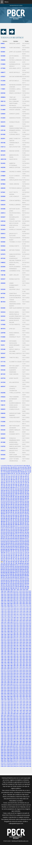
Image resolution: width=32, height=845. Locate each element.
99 (10, 473)
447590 (3, 293)
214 (26, 487)
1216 (2, 624)
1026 (2, 594)
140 (21, 478)
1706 (2, 699)
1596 (2, 682)
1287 (5, 634)
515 (28, 526)
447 (9, 518)
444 (2, 518)
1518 (8, 670)
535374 (3, 105)
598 (26, 537)
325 (4, 503)
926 (6, 580)
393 (23, 510)
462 (16, 520)
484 (11, 523)
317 (14, 501)
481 (4, 523)
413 (14, 513)
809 (14, 565)
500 (21, 524)
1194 (26, 619)
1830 (14, 718)
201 (23, 486)
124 (11, 476)
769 (4, 560)
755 (28, 557)
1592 (20, 681)
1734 (26, 703)
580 (11, 535)
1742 (20, 704)
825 (23, 566)
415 (18, 513)
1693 (23, 696)
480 (2, 523)
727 (18, 554)
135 (9, 478)
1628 (8, 687)
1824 (26, 716)
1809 (11, 715)
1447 (5, 659)
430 (26, 515)
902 (6, 577)
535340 (3, 430)
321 (23, 501)
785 (14, 562)
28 (11, 467)
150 (16, 479)
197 (14, 486)
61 (6, 470)
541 (4, 531)
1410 (14, 653)
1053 (23, 597)
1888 (8, 727)
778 (26, 560)
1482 (20, 664)
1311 (17, 637)
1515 (29, 668)
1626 (2, 687)
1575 (29, 678)
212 (21, 487)
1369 (11, 647)
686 (6, 549)
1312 (20, 637)
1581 (17, 679)
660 (2, 546)
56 (28, 469)
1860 (14, 723)
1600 (14, 682)
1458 (8, 661)
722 (6, 554)
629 (14, 541)
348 (2, 506)
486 (16, 523)
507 (9, 526)
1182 (20, 617)
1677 (5, 695)
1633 (23, 687)
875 (28, 572)
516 (2, 527)
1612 (20, 684)
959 (28, 583)
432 (2, 517)
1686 (2, 696)
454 (26, 518)
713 (14, 552)
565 (4, 534)
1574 (26, 678)
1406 (2, 653)
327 (9, 503)
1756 (2, 707)
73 (27, 470)
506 (6, 526)
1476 (2, 664)
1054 (26, 597)
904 (11, 577)
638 (6, 543)
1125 (29, 608)
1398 (8, 651)
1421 (17, 655)
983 (28, 586)
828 (2, 568)
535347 (3, 353)
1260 (14, 630)
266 (6, 495)
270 (16, 495)
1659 (11, 692)
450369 (3, 283)
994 (26, 588)
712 (11, 552)
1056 (2, 599)
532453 (3, 163)
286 (26, 496)
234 (16, 490)
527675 (3, 254)
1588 (8, 681)
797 (14, 563)
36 (25, 467)
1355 (29, 644)
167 (28, 481)
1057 (5, 599)
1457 (5, 661)
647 (28, 543)
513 (23, 526)
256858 (3, 60)
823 (18, 566)
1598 (8, 682)
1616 (2, 686)
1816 (2, 716)
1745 (29, 704)
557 (14, 532)
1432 (20, 656)
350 (6, 506)
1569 (11, 678)
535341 (3, 426)
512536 (3, 80)
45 (10, 469)
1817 (5, 716)
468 (2, 521)
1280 (14, 633)
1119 (11, 608)
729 (23, 554)
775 (18, 560)
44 (8, 469)
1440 (14, 658)
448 (11, 518)
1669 (11, 693)
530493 (3, 308)
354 (16, 506)
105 (24, 473)
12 (14, 465)
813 (23, 565)
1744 (26, 704)
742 (26, 555)
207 (9, 487)
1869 (11, 724)
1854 (26, 721)
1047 (5, 597)
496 (11, 524)
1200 (14, 620)
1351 (17, 644)
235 (18, 490)
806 (6, 565)
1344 (26, 642)
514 (26, 526)
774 (16, 560)
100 (12, 473)
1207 (5, 622)
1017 (5, 593)
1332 (20, 641)
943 (18, 582)
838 (26, 568)
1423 (23, 655)
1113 (23, 606)
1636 (2, 689)
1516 (2, 670)
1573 (23, 678)
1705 (29, 698)
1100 (14, 605)
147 (9, 479)
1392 (20, 650)
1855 (29, 721)
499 (18, 524)
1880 (14, 726)
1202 (20, 620)
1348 (8, 644)
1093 (23, 603)
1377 (5, 648)
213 (23, 487)
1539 (11, 673)
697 (4, 551)
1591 (17, 681)
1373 (23, 647)
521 (14, 527)
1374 (26, 647)
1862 (20, 723)
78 (4, 472)
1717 (5, 701)
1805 (29, 713)
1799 (11, 713)
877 (4, 574)
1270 (14, 631)
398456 (3, 413)
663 (9, 546)
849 (23, 569)
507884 (3, 184)
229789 (3, 333)
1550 (14, 675)
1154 (26, 613)
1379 (11, 648)
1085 (29, 602)
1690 (14, 696)
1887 (5, 727)
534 (16, 529)
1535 (29, 672)
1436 (2, 658)
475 (18, 521)
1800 (14, 713)
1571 (17, 678)
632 (21, 541)
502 (26, 524)
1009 (11, 591)
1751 (17, 706)
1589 (11, 681)
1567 (5, 678)
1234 (26, 625)
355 (18, 506)
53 (23, 469)
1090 (14, 603)
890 (6, 575)
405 (23, 512)
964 (11, 585)
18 (24, 465)
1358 (8, 645)
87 (20, 472)
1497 (5, 667)
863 (28, 571)
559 (18, 532)
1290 (14, 634)
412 (11, 513)
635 (28, 541)
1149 (11, 613)
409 (4, 513)
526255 (3, 204)
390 (16, 510)
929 (14, 580)
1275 (29, 631)
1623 (23, 686)
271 (18, 495)
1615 (29, 684)
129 (23, 476)
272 (21, 495)
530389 (3, 196)
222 (16, 489)
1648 (8, 690)
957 (23, 583)
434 (6, 517)
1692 (20, 696)
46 (11, 469)
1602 (20, 682)
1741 (17, 704)
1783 (23, 710)
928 (11, 580)
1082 (20, 602)
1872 (20, 724)
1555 (29, 675)
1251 (17, 628)
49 (16, 469)
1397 (5, 651)
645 (23, 543)
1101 (17, 605)
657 (23, 544)
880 (11, 574)
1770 (14, 709)
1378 (8, 648)
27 (10, 467)
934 (26, 580)
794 (6, 563)
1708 (8, 699)
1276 (2, 633)
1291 (17, 634)
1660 (14, 692)
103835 (3, 417)
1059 (11, 599)
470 (6, 521)
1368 (8, 647)
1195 (29, 619)
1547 (5, 675)
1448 (8, 659)
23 (3, 467)
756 (2, 558)
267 (9, 495)
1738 (8, 704)
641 (14, 543)
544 (11, 531)
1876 (2, 726)
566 (6, 534)
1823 (23, 716)
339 (9, 504)
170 (6, 482)
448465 (3, 438)
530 (6, 529)
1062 (20, 599)
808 (11, 565)
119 (28, 475)
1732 (20, 703)
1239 (11, 627)
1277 (5, 633)
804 (2, 565)
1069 (11, 600)
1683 (23, 695)
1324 (26, 639)
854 (6, 571)
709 (4, 552)
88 (22, 472)
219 (9, 489)
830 (6, 568)
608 (21, 538)
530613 (3, 233)
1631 (17, 687)
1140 (14, 611)
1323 (23, 639)
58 (1, 470)
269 (14, 495)
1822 (20, 716)
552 (2, 532)
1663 (23, 692)
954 (16, 583)
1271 (17, 631)
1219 (11, 624)
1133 (23, 610)
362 (6, 507)
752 (21, 557)
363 (9, 507)
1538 (8, 673)
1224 (26, 624)
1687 (5, 696)
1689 (11, 696)
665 (14, 546)
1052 (20, 597)
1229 (11, 625)
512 (21, 526)
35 (23, 467)
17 (22, 465)
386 (6, 510)
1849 (11, 721)
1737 (5, 704)
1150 (14, 613)
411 (9, 513)
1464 (26, 661)
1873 (23, 724)
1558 (8, 676)
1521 (17, 670)
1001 (14, 589)
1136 (2, 611)
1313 (23, 637)
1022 (20, 593)
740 (21, 555)
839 (28, 568)
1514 (26, 668)
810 (16, 565)
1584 (26, 679)
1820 (14, 716)
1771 (17, 709)
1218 (8, 624)
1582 (20, 679)
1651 (17, 690)
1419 (11, 655)
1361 (17, 645)
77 (3, 472)
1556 (2, 676)
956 (21, 583)
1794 (26, 712)
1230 (14, 625)
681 (23, 548)
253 (4, 493)
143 (28, 478)
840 (2, 569)
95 (3, 473)
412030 (3, 118)
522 (16, 527)
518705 (3, 446)
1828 (8, 718)
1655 (29, 690)
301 (4, 500)
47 (13, 469)
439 (18, 517)
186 (16, 484)
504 (2, 526)
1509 (11, 668)
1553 (23, 675)
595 (18, 537)
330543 (3, 93)
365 (14, 507)
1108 (8, 606)
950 (6, 583)
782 (6, 562)
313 (4, 501)
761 (14, 558)
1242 (20, 627)
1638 (8, 689)
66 (15, 470)
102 (17, 473)
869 (14, 572)
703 (18, 551)
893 (14, 575)
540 (2, 531)
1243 (23, 627)
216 (2, 489)
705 (23, 551)
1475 (29, 662)
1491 (17, 665)
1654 (26, 690)
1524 (26, 670)
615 (9, 540)
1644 (26, 689)
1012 (20, 591)
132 (2, 478)
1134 (26, 610)
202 (26, 486)
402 (16, 512)
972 (2, 586)
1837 (5, 720)
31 (16, 467)
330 (16, 503)
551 (28, 531)
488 (21, 523)
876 (2, 574)
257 (14, 493)
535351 (3, 320)
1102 (20, 605)
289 (4, 498)
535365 (3, 229)
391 (18, 510)
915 (9, 579)
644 (21, 543)
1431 (17, 656)
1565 (29, 676)
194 (6, 486)
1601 (17, 682)
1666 (2, 693)
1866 (2, 724)
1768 (8, 709)
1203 (23, 620)
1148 (8, 613)
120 (2, 476)
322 (26, 501)
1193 (23, 619)
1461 (17, 661)
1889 (11, 727)
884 (21, 574)
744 (2, 557)
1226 (2, 625)
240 (2, 492)
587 (28, 535)
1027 (5, 594)
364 (11, 507)
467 (28, 520)
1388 (8, 650)
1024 (26, 593)
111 (9, 475)
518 (6, 527)
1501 (17, 667)
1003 (20, 589)
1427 (5, 656)
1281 (17, 633)
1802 (20, 713)
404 (21, 512)
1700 (14, 698)
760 (11, 558)
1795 (29, 712)
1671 (17, 693)
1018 (8, 593)
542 (6, 531)
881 (14, 574)
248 (21, 492)
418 (26, 513)
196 (11, 486)
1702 (20, 698)
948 (2, 583)
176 (21, 482)
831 (9, 568)
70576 (3, 345)
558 (16, 532)
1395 (29, 650)
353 (14, 506)
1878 (8, 726)
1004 (24, 589)
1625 (29, 686)
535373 (3, 122)
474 (16, 521)
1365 (29, 645)
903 (9, 577)
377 (14, 509)
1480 (14, 664)
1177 (5, 617)
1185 (29, 617)
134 (6, 478)
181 (4, 484)
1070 (14, 600)
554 (6, 532)
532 (11, 529)
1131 (17, 610)
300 (2, 500)
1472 (20, 662)
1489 (11, 665)
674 (6, 548)
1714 (26, 699)
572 (21, 534)
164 (21, 481)
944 (21, 582)
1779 (11, 710)
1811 (17, 715)
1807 (5, 715)
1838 (8, 720)
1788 (8, 712)
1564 (26, 676)
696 (2, 551)
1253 (23, 628)
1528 (8, 672)
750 (16, 557)
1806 (2, 715)
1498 (8, 667)
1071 (17, 600)
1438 (8, 658)
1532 (20, 672)
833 (14, 568)
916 (11, 579)
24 (4, 467)
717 (23, 552)
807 (9, 565)
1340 (14, 642)
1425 (29, 655)
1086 (2, 603)
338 (6, 504)
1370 (14, 647)
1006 (2, 591)
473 (14, 521)
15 (19, 465)
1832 (20, 718)
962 (6, 585)
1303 (23, 636)
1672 (20, 693)
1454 (26, 659)
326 (6, 503)
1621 (17, 686)
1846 (2, 721)
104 (21, 473)
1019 (11, 593)
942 (16, 582)
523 (18, 527)
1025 (29, 593)
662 (6, 546)
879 (9, 574)
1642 (20, 689)
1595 (29, 681)
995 (28, 588)
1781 (17, 710)
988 (11, 588)
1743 (23, 704)
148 (11, 479)
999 (9, 589)
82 (11, 472)
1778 (8, 710)
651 (9, 544)
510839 (3, 171)
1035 (29, 594)
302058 (3, 392)
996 (2, 589)
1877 (5, 726)
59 (3, 470)
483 (9, 523)
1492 (20, 665)
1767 (5, 709)
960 (2, 585)
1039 (11, 596)
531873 (3, 155)
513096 (3, 421)
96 (4, 473)
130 (26, 476)
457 (4, 520)
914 (6, 579)
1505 (29, 667)
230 (6, 490)
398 (6, 512)
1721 (17, 701)
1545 (29, 673)
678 (16, 548)
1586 (2, 681)
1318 (8, 639)
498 (16, 524)
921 (23, 579)
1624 (26, 686)
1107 (5, 606)
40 (1, 469)
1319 (11, 639)
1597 (5, 682)
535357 (3, 279)
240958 (3, 180)
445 (4, 518)
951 (9, 583)
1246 (2, 628)
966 (16, 585)
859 (18, 571)
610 (26, 538)
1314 (26, 637)
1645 (29, 689)
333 (23, 503)
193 (4, 486)
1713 (23, 699)
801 (23, 563)
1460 (14, 661)
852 (2, 571)
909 (23, 577)
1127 (5, 610)
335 (28, 503)
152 (21, 479)
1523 (23, 670)
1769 (11, 709)
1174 (26, 616)
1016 (2, 593)
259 (18, 493)
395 (28, 510)
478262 (3, 397)
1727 (5, 703)
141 (23, 478)
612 (2, 540)
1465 (29, 661)
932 (21, 580)
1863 (23, 723)
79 (6, 472)
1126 (2, 610)
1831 (17, 718)
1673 (23, 693)
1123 (23, 608)
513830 (3, 64)
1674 (26, 693)
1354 (26, 644)
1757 (5, 707)
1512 (20, 668)
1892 (20, 727)
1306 (2, 637)
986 (6, 588)
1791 (17, 712)
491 (28, 523)
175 (18, 482)
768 (2, 560)
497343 (3, 258)
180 (2, 484)
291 (9, 498)
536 (21, 529)
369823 (3, 126)
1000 (11, 589)
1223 (23, 624)
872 (21, 572)
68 (18, 470)
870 (16, 572)
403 (18, 512)
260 (21, 493)
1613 (23, 684)
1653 (23, 690)
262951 (3, 138)
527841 (3, 192)
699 (9, 551)
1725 (29, 701)
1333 (23, 641)
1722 (20, 701)
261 (23, 493)
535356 (3, 289)
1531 (17, 672)
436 (11, 517)
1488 (8, 665)
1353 (23, 644)
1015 (29, 591)
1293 (23, 634)
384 (2, 510)
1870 (14, 724)
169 (4, 482)
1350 (14, 644)
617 (14, 540)
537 (23, 529)
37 (27, 467)
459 (9, 520)
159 (9, 481)
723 (9, 554)
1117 (5, 608)
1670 (14, 693)
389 (14, 510)
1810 (14, 715)
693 (23, 549)
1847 (5, 721)
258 (16, 493)
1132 (20, 610)
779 (28, 560)
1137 (5, 611)
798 (16, 563)
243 (9, 492)
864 (2, 572)
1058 (8, 599)
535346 (3, 370)
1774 (26, 709)
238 (26, 490)
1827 (5, 718)
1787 (5, 712)
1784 (26, 710)
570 (16, 534)
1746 (2, 706)
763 (18, 558)
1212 (20, 622)
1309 (11, 637)
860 (21, 571)
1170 (14, 616)
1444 (26, 658)
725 (14, 554)
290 (6, 498)
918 (16, 579)
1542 (20, 673)
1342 (20, 642)
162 (16, 481)
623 (28, 540)
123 (9, 476)
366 (16, 507)
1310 (14, 637)
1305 (29, 636)
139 (18, 478)
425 (14, 515)
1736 (2, 704)
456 (2, 520)
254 (6, 493)
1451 (17, 659)
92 (28, 472)
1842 (20, 720)
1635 (29, 687)
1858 (8, 723)
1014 (26, 591)
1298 (8, 636)
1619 (11, 686)
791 (28, 562)
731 (28, 554)
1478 (8, 664)
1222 (20, 624)
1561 (17, 676)
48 (15, 469)
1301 (17, 636)
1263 (23, 630)
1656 (2, 692)
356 (21, 506)
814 (26, 565)
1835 (29, 718)
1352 (20, 644)
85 (16, 472)
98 (8, 473)
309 (23, 500)
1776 (2, 710)
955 (18, 583)
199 (18, 486)
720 (2, 554)
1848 (8, 721)
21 (29, 465)
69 (20, 470)
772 (11, 560)
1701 (17, 698)
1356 (2, 645)
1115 (29, 606)
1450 (14, 659)
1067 (5, 600)
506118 (3, 101)
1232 (20, 625)
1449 (11, 659)
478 (26, 521)
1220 (14, 624)
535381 (3, 52)
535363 (3, 242)
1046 (2, 597)
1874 (26, 724)
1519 (11, 670)
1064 (26, 599)
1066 (2, 600)
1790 (14, 712)
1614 (26, 684)
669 (23, 546)
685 (4, 549)
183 (9, 484)
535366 (3, 225)
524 (21, 527)
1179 (11, 617)
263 (28, 493)
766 (26, 558)
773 (14, 560)
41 (3, 469)
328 (11, 503)
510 (16, 526)
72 (25, 470)
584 (21, 535)
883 (18, 574)
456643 (3, 341)
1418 (8, 655)
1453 (23, 659)
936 (2, 582)
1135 (29, 610)
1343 (23, 642)
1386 (2, 650)
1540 (14, 673)
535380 (3, 56)
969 (23, 585)
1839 (11, 720)
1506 (2, 668)
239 (28, 490)
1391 (17, 650)
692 (21, 549)
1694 (26, 696)
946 (26, 582)
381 (23, 509)
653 (14, 544)
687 (9, 549)
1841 (17, 720)
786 (16, 562)
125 (14, 476)
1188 (8, 619)
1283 (23, 633)
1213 (23, 622)
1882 (20, 726)
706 (26, 551)
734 (6, 555)
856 (11, 571)
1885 (29, 726)
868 (11, 572)
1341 (17, 642)
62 (8, 470)
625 (4, 541)
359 (28, 506)
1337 (5, 642)
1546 (2, 675)
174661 (3, 89)
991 (18, 588)
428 (21, 515)
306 (16, 500)
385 (4, 510)
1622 (20, 686)
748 (11, 557)
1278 (8, 633)
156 (2, 481)
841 (4, 569)
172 (11, 482)
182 (6, 484)
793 (4, 563)
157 (4, 481)
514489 (3, 109)
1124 (26, 608)
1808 (8, 715)
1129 (11, 610)
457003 (3, 271)
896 (21, 575)
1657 (5, 692)
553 (4, 532)
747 (9, 557)
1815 (29, 715)
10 (10, 465)
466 (26, 520)
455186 (3, 142)
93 (30, 472)
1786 (2, 712)
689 (14, 549)
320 (21, 501)
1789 (11, 712)
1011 (17, 591)
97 (6, 473)
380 (21, 509)
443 (28, 517)
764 (21, 558)
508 (11, 526)
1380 (14, 648)
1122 (20, 608)
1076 (2, 602)
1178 (8, 617)
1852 (20, 721)
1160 (14, 614)
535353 (3, 316)
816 (2, 566)
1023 (23, 593)
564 (2, 534)
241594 (3, 382)
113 (14, 475)
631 (18, 541)
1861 (17, 723)
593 (14, 537)
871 (18, 572)
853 (4, 571)
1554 (26, 675)
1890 (14, 727)
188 (21, 484)
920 (21, 579)
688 (11, 549)
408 (2, 513)
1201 (17, 620)
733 (4, 555)
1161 (17, 614)
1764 (26, 707)
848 (21, 569)
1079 (11, 602)
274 (26, 495)
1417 (5, 655)
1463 (23, 661)
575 (28, 534)
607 (18, 538)
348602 (3, 262)
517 (4, 527)
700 (11, 551)
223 (18, 489)
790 (26, 562)
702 (16, 551)
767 (28, 558)
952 (11, 583)
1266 (2, 631)
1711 (17, 699)
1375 (29, 647)
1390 (14, 650)
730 (26, 554)
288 (2, 498)
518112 (3, 147)
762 (16, 558)
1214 (26, 622)
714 (16, 552)
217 (4, 489)
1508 (8, 668)
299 (28, 498)
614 (6, 540)
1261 (17, 630)
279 (9, 496)
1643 (23, 689)
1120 (14, 608)
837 (23, 568)
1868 (8, 724)
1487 (5, 665)
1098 (8, 605)
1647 (5, 690)
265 (4, 495)
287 (28, 496)
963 (9, 585)
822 (16, 566)
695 (28, 549)
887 (28, 574)
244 (11, 492)
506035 (3, 409)
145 (4, 479)
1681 (17, 695)
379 (18, 509)
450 (16, 518)
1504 (26, 667)
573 (23, 534)
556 (11, 532)
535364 (3, 237)
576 (2, 535)
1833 (23, 718)
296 (21, 498)
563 (28, 532)
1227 (5, 625)
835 (18, 568)
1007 (5, 591)
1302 (20, 636)
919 (18, 579)
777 (23, 560)
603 (9, 538)
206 (6, 487)
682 (26, 548)
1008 (8, 591)
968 (21, 585)
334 (26, 503)
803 (28, 563)
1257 (5, 630)
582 (16, 535)
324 (2, 503)
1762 (20, 707)
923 (28, 579)
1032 (20, 594)
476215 (3, 450)
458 (6, 520)
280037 (3, 357)
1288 (8, 634)
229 (4, 490)
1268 (8, 631)
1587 (5, 681)
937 (4, 582)
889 (4, 575)
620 (21, 540)
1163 (23, 614)
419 (28, 513)
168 (2, 482)
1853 (23, 721)
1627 (5, 687)
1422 (20, 655)
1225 (29, 624)
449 (14, 518)
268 (11, 495)
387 (9, 510)
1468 (8, 662)
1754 (26, 706)
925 (4, 580)
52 (22, 469)
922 (26, 579)
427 (18, 515)
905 (14, 577)
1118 (8, 608)
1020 (14, 593)
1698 (8, 698)
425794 (3, 378)
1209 (11, 622)
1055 (29, 597)
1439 (11, 658)
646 (26, 543)
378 (16, 509)
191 (28, 484)
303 (9, 500)
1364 (26, 645)
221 (14, 489)
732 (2, 555)
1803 (23, 713)
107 (29, 473)
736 (11, 555)
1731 (17, 703)
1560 (14, 676)
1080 (14, 602)
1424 (26, 655)
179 (28, 482)
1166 (2, 616)
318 (16, 501)
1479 (11, 664)
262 (26, 493)
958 (26, 583)
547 (18, 531)
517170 (3, 361)
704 (21, 551)
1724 (26, 701)
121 (4, 476)
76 (1, 472)
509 (14, 526)
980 (21, 586)
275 (28, 495)
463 (18, 520)
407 (28, 512)
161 (14, 481)
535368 (3, 209)
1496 (2, 667)
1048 (8, 597)
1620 (14, 686)
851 (28, 569)
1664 (26, 692)
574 (26, 534)
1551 (17, 675)
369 (23, 507)
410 (6, 513)
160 (11, 481)
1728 (8, 703)
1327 (5, 641)
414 (16, 513)
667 (18, 546)
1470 (14, 662)
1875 (29, 724)
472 (11, 521)
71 (23, 470)
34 (22, 467)
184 (11, 484)
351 (9, 506)
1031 (17, 594)
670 (26, 546)
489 (23, 523)
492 (2, 524)
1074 (26, 600)
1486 (2, 665)
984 (2, 588)
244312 (3, 213)
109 (4, 475)
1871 (17, 724)
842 (6, 569)
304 (11, 500)
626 (6, 541)
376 (11, 509)
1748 (8, 706)
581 (14, 535)
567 (9, 534)
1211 (17, 622)
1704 (26, 698)
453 (23, 518)
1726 (2, 703)
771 (9, 560)
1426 (2, 656)
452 (21, 518)
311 (28, 500)
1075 (29, 600)
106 (26, 473)
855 (9, 571)
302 (6, 500)
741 (23, 555)
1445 (29, 658)
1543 (23, 673)
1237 (5, 627)
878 (6, 574)
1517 (5, 670)
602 (6, 538)
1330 (14, 641)
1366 (2, 647)
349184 (3, 221)
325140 (3, 130)
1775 (29, 709)
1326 (2, 641)
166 (26, 481)
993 (23, 588)
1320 (14, 639)
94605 (3, 43)
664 (11, 546)
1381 (17, 648)
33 (20, 467)
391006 (3, 134)
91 (27, 472)
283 (18, 496)
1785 (29, 710)
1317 (5, 639)
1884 (26, 726)
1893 (23, 727)
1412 (20, 653)
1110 (14, 606)
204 (2, 487)
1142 (20, 611)
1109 (11, 606)
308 (21, 500)
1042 (20, 596)
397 (4, 512)
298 (26, 498)
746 (6, 557)
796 (11, 563)
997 (4, 589)
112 (11, 475)
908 (21, 577)
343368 (3, 250)
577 (4, 535)
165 (23, 481)
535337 (3, 459)
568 (11, 534)
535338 (3, 454)
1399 (11, 651)
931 (18, 580)
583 (18, 535)
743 (28, 555)
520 (11, 527)
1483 (23, 664)
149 (14, 479)
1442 (20, 658)
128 (21, 476)
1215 (29, 622)
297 (23, 498)
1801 (17, 713)
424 (11, 515)
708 (2, 552)
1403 (23, 651)
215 (28, 487)
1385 (29, 648)
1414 (26, 653)
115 (18, 475)
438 (16, 517)
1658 (8, 692)
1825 (29, 716)
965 (14, 585)
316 (11, 501)
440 (21, 517)
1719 (11, 701)
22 (1, 467)
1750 (14, 706)
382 (26, 509)
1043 (23, 596)
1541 (17, 673)
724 (11, 554)
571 (18, 534)
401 (14, 512)
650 (6, 544)
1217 (5, 624)
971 (28, 585)
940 (11, 582)
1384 (26, 648)
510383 (3, 337)
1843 (23, 720)
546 (16, 531)
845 (14, 569)
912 (2, 579)
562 (26, 532)
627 (9, 541)
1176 (2, 617)
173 (14, 482)
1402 (20, 651)
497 (14, 524)
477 (23, 521)
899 (28, 575)
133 (4, 478)
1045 (29, 596)
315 (9, 501)
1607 (5, 684)
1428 (8, 656)
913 (4, 579)
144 (2, 479)
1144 (26, 611)
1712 (20, 699)
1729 (11, 703)
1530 (14, 672)
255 (9, 493)
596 (21, 537)
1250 (14, 628)
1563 (23, 676)
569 (14, 534)
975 (9, 586)
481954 (3, 302)
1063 (23, 599)
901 (4, 577)
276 (2, 496)
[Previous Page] (3, 34)
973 (4, 586)
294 (16, 498)
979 (18, 586)
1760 (14, 707)
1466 (2, 662)
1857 (5, 723)
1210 (14, 622)
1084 (26, 602)
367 (18, 507)
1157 (5, 614)
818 (6, 566)
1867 (5, 724)
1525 (29, 670)
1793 (23, 712)
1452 (20, 659)
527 (28, 527)
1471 (17, 662)
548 (21, 531)
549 (23, 531)
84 (15, 472)
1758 (8, 707)
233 (14, 490)
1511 (17, 668)
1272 (20, 631)
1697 (5, 698)
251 (28, 492)
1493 (23, 665)
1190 (14, 619)
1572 (20, 678)
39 (30, 467)
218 (6, 489)
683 (28, 548)
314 (6, 501)
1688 (8, 696)
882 (16, 574)
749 (14, 557)
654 (16, 544)
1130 (14, 610)
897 (23, 575)
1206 (2, 622)
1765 (29, 707)
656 (21, 544)
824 (21, 566)
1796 (2, 713)
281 (14, 496)
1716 (2, 701)
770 (6, 560)
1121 (17, 608)
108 (2, 475)
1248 (8, 628)
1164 (26, 614)
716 (21, 552)
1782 (20, 710)
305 (14, 500)
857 (14, 571)
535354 (3, 312)
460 (11, 520)
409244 (3, 151)
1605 (29, 682)
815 (28, 565)
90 (25, 472)
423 (9, 515)
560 (21, 532)
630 (16, 541)
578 (6, 535)
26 (8, 467)
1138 (8, 611)
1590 (14, 681)
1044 (26, 596)
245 (14, 492)
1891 (17, 727)
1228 (8, 625)
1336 (2, 642)
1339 (11, 642)
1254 (26, 628)
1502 (20, 667)
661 (4, 546)
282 (16, 496)
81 (10, 472)
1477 (5, 664)
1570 (14, 678)
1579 (11, 679)
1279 (11, 633)
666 (16, 546)
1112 (20, 606)
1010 (14, 591)
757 (4, 558)
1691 (17, 696)
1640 (14, 689)
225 (23, 489)
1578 (8, 679)
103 (19, 473)
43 (6, 469)
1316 (2, 639)
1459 (11, 661)
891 (9, 575)
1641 (17, 689)
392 (21, 510)
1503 (23, 667)
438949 (3, 188)
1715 (29, 699)
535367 (3, 217)
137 (14, 478)
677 (14, 548)
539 (28, 529)
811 (18, 565)
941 (14, 582)
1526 (2, 672)
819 (9, 566)
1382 (20, 648)
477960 (3, 68)
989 (14, 588)
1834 (26, 718)
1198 (8, 620)
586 (26, 535)
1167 (5, 616)
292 (11, 498)
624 (2, 541)
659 (28, 544)
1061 (17, 599)
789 (23, 562)
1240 (14, 627)
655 (18, 544)
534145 (3, 401)
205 (4, 487)
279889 (3, 175)
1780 (14, 710)
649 (4, 544)
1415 (29, 653)
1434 (26, 656)
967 (18, 585)
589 (4, 537)
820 (11, 566)
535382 (3, 47)
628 (11, 541)
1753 (23, 706)
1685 (29, 695)
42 (4, 469)
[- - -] (2, 2)
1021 (17, 593)
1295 (29, 634)
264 (2, 495)
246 (16, 492)
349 (4, 506)
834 (16, 568)
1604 (26, 682)
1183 (23, 617)
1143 (23, 611)
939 (9, 582)
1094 (26, 603)
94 (1, 473)
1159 (11, 614)
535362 (3, 246)
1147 (5, 613)
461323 (3, 374)
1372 (20, 647)
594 (16, 537)
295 (18, 498)
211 (18, 487)
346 (26, 504)
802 (26, 563)
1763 (23, 707)
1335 (29, 641)
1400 (14, 651)
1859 (11, 723)
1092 (20, 603)
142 (26, 478)
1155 (29, 613)
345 (23, 504)
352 (11, 506)
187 (18, 484)
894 (16, 575)
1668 (8, 693)
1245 (29, 627)
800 (21, 563)
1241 (17, 627)
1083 (23, 602)
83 (13, 472)
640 (11, 543)
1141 (17, 611)
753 (23, 557)
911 (28, 577)
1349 (11, 644)
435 (9, 517)
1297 (5, 636)
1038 (8, 596)
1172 (20, 616)
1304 (26, 636)
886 (26, 574)
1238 (8, 627)
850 (26, 569)
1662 (20, 692)
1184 (26, 617)
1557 (5, 676)
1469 (11, 662)
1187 (5, 619)
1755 (29, 706)
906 (16, 577)
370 (26, 507)
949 (4, 583)
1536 (2, 673)
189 (23, 484)
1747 (5, 706)
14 (17, 465)
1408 (8, 653)
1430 (14, 656)
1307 (5, 637)
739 (18, 555)
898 (26, 575)
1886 (2, 727)
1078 (8, 602)
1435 (29, 656)
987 (9, 588)
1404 (26, 651)
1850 (14, 721)
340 (11, 504)
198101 (3, 405)
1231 (17, 625)
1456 (2, 661)
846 (16, 569)
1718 (8, 701)
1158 (8, 614)
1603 (23, 682)
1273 (23, 631)
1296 (2, 636)
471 (9, 521)
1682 (20, 695)
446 (6, 518)
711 (9, 552)
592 (11, 537)
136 (11, 478)
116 (21, 475)
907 (18, 577)
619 (18, 540)
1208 (8, 622)
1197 (5, 620)
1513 (23, 668)
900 (2, 577)
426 (16, 515)
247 (18, 492)
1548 (8, 675)
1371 (17, 647)
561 (23, 532)
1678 (8, 695)
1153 (23, 613)
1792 (20, 712)
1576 (2, 679)
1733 (23, 703)
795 (9, 563)
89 (23, 472)
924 (2, 580)
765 (23, 558)
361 (4, 507)
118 (26, 475)
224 (21, 489)
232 (11, 490)
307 (18, 500)
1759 (11, 707)
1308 (8, 637)
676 (11, 548)
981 (23, 586)
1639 (11, 689)
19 (26, 465)
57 (30, 469)
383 (28, 509)
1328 (8, 641)
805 (4, 565)
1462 (20, 661)
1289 (11, 634)
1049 (11, 597)
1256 (2, 630)
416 (21, 513)
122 (6, 476)
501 (23, 524)
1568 (8, 678)
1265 (29, 630)
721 (4, 554)
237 (23, 490)
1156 (2, 614)
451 (18, 518)
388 (11, 510)
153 (23, 479)
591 (9, 537)
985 (4, 588)
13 (15, 465)
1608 (8, 684)
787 (18, 562)
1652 (20, 690)
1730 (14, 703)
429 (23, 515)
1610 (14, 684)
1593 (23, 681)
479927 (3, 76)
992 (21, 588)
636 (2, 543)
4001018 (3, 159)
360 (2, 507)
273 (23, 495)
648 (2, 544)
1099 (11, 605)
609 (23, 538)
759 (9, 558)
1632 (20, 687)
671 (28, 546)
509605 (3, 366)
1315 (29, 637)
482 (6, 523)
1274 (26, 631)
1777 (5, 710)
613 (4, 540)
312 (2, 501)
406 (26, 512)
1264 (26, 630)
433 (4, 517)
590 (6, 537)
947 (28, 582)
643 (18, 543)
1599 (11, 682)
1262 (20, 630)
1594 (26, 681)
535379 (3, 85)
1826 (2, 718)
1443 (23, 658)
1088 (8, 603)
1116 (2, 608)
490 (26, 523)
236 (21, 490)
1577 (5, 679)
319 (18, 501)
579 (9, 535)
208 (11, 487)
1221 (17, 624)
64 (11, 470)
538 (26, 529)
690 (16, 549)
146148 (3, 275)
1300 (14, 636)
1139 (11, 611)
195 (9, 486)
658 (26, 544)
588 (2, 537)
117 (23, 475)
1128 (8, 610)
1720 (14, 701)
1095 (29, 603)
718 (26, 552)
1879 (11, 726)
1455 (29, 659)
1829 (11, 718)
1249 (11, 628)
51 (20, 469)
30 (15, 467)
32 (18, 467)
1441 (17, 658)
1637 (5, 689)
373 (4, 509)
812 (21, 565)
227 (28, 489)
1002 (17, 589)
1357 (5, 645)
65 (13, 470)
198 (16, 486)
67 (16, 470)
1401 (17, 651)
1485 (29, 664)
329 (14, 503)
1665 (29, 692)
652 (11, 544)
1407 (5, 653)
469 (4, 521)
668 (21, 546)
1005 (27, 589)
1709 (11, 699)
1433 (23, 656)
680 (21, 548)
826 (26, 566)
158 (6, 481)
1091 (17, 603)
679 (18, 548)
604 (11, 538)
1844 (26, 720)
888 (2, 575)
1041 (17, 596)
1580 (14, 679)
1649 (11, 690)
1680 (14, 695)
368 (21, 507)
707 (28, 551)
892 (11, 575)
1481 (17, 664)
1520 (14, 670)
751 (18, 557)
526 (26, 527)
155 (28, 479)
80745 (3, 297)
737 (14, 555)
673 (4, 548)
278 (6, 496)
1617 (5, 686)
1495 (29, 665)
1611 (17, 684)
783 (9, 562)
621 (23, 540)
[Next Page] (12, 34)
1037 (5, 596)
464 (21, 520)
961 (4, 585)
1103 (23, 605)
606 (16, 538)
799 (18, 563)
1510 (14, 668)
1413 (23, 653)
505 (4, 526)
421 (4, 515)
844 (11, 569)
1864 (26, 723)
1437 (5, 658)
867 (9, 572)
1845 (29, 720)
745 (4, 557)
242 (6, 492)
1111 (17, 606)
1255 (29, 628)
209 (14, 487)
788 (21, 562)
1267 (5, 631)
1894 (26, 727)
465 (23, 520)
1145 (29, 611)
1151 (17, 613)
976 (11, 586)
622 (26, 540)
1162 (20, 614)
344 (21, 504)
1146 (2, 613)
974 (6, 586)
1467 (5, 662)
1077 (5, 602)
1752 (20, 706)
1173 (23, 616)
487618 (3, 328)
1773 (23, 709)
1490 (14, 665)
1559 (11, 676)
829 (4, 568)
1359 (11, 645)
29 (13, 467)
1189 (11, 619)
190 (26, 484)
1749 (11, 706)
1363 (23, 645)
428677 (3, 72)
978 (16, 586)
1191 (17, 619)
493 (4, 524)
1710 (14, 699)
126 (16, 476)
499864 (3, 97)
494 (6, 524)
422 (6, 515)
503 (28, 524)
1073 (23, 600)
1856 (2, 723)
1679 (11, 695)
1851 (17, 721)
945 (23, 582)
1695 (29, 696)
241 (4, 492)
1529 (11, 672)
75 (30, 470)
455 (28, 518)
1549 (11, 675)
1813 (23, 715)
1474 (26, 662)
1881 (17, 726)
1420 (14, 655)
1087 (5, 603)
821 (14, 566)
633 (23, 541)
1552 (20, 675)
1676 (2, 695)
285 (23, 496)
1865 (29, 723)
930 (16, 580)
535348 (3, 349)
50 (18, 469)
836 (21, 568)
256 (11, 493)
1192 (20, 619)
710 (6, 552)
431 (28, 515)
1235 (29, 625)
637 (4, 543)
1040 (14, 596)
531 (9, 529)
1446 (2, 659)
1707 (5, 699)
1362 (20, 645)
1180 (14, 617)
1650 (14, 690)
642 (16, 543)
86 (18, 472)
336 (2, 504)
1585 (29, 679)
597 (23, 537)
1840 (14, 720)
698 (6, 551)
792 (2, 563)
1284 (26, 633)
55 (27, 469)
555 (9, 532)
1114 (26, 606)
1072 (20, 600)
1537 (5, 673)
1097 (5, 605)
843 (9, 569)
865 (4, 572)
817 (4, 566)
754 (26, 557)
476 (21, 521)
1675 (29, 693)
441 (23, 517)
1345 (29, 642)
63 (10, 470)
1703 (23, 698)
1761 (17, 707)
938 (6, 582)
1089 (11, 603)
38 (28, 467)
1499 (11, 667)
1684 (26, 695)
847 (18, 569)
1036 (2, 596)
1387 (5, 650)
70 (22, 470)
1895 (29, 727)
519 (9, 527)
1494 (26, 665)
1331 (17, 641)
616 (11, 540)
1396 (2, 651)
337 (4, 504)
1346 (2, 644)
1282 (20, 633)
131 (28, 476)
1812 (20, 715)
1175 (29, 616)
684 (2, 549)
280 (11, 496)
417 (23, 513)
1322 (20, 639)
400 (11, 512)
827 (28, 566)
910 (26, 577)
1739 (11, 704)
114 (16, 475)
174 (16, 482)
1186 (2, 619)
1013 (23, 591)
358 (26, 506)
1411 (17, 653)
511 (18, 526)
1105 (29, 605)
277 (4, 496)
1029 (11, 594)
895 (18, 575)
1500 (14, 667)
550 (26, 531)
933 (23, 580)
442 (26, 517)
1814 (26, 715)
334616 (3, 200)
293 (14, 498)
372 (2, 509)
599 (28, 537)
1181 (17, 617)
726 (16, 554)
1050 (14, 597)
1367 (5, 647)
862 (26, 571)
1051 (17, 597)
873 (23, 572)
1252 (20, 628)
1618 (8, 686)
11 (12, 465)
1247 (5, 628)
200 (21, 486)
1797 (5, 713)
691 (18, 549)
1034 (26, 594)
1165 (29, 614)
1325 (29, 639)
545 (14, 531)
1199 (11, 620)
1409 (11, 653)
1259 (11, 630)
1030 (14, 594)
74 (28, 470)
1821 (17, 716)
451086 (3, 442)
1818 (8, 716)
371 (28, 507)
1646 (2, 690)
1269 (11, 631)
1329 (11, 641)
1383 (23, 648)
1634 (26, 687)
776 (21, 560)
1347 (5, 644)
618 (16, 540)
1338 (8, 642)
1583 (23, 679)
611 (28, 538)
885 (23, 574)
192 (2, 486)
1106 (2, 606)
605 (14, 538)
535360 (3, 266)
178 (26, 482)
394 (26, 510)
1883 (23, 726)
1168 (8, 616)
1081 (17, 602)
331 (18, 503)
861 (23, 571)
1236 (2, 627)
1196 (2, 620)
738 (16, 555)
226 (26, 489)
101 (14, 473)
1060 (14, 599)
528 (2, 529)
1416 (2, 655)
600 (2, 538)
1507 (5, 668)
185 (14, 484)
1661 (17, 692)
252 (2, 493)
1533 (23, 672)
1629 (11, 687)
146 (6, 479)
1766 (2, 709)
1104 (26, 605)
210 (16, 487)
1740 (14, 704)
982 (26, 586)
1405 (29, 651)
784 (11, 562)
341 (14, 504)
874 (26, 572)
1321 (17, 639)
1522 (20, 670)
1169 (11, 616)
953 (14, 583)
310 (26, 500)
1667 (5, 693)
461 (14, 520)
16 (21, 465)
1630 (14, 687)
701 (14, 551)
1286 (2, 634)
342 (16, 504)
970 (26, 585)
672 (2, 548)
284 (21, 496)
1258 (8, 630)
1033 (23, 594)
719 (28, 552)
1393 (23, 650)
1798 (8, 713)
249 (23, 492)
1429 (11, 656)
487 (18, 523)
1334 (26, 641)
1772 (20, 709)
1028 (8, 594)
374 (6, 509)
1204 (26, 620)
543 (9, 531)
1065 (29, 599)
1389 (11, 650)
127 (18, 476)
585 (23, 535)
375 (9, 509)
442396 (3, 167)
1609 (11, 684)
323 (28, 501)
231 (9, 490)
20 (27, 465)
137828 (3, 324)
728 (21, 554)
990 (16, 588)
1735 (29, 703)
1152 (20, 613)
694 (26, 549)
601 (4, 538)
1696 (2, 698)
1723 (23, 701)
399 (9, 512)
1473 (23, 662)
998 (6, 589)
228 (2, 490)
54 (25, 469)
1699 (11, 698)
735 (9, 555)
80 (8, 472)
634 (26, 541)
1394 (26, 650)
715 (18, 552)
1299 (11, 636)
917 (14, 579)
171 (9, 482)
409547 (3, 386)
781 (4, 562)
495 (9, 524)
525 (23, 527)
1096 (2, 605)
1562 (20, 676)
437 (14, 517)
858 (16, 571)
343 (18, 504)
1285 (29, 633)
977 (14, 586)
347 (28, 504)
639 (9, 543)
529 (4, 529)
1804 (26, 713)
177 (23, 482)
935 (28, 580)
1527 (5, 672)
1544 (26, 673)
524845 (3, 114)
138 (16, 478)
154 (26, 479)
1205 (29, 620)
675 (9, 548)
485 (14, 523)
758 (6, 558)
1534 (26, 672)
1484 (26, 664)
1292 (20, 634)
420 (2, 515)
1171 (17, 616)
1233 (23, 625)
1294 (26, 634)
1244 (26, 627)
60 (4, 470)
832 (11, 568)
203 (28, 486)
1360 (14, 645)
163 (18, 481)
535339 (3, 434)
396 (2, 512)
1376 (2, 648)
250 (26, 492)
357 (23, 506)
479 (28, 521)
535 (18, 529)
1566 (2, 678)
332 (21, 503)
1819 (11, 716)
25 (6, 467)
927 (9, 580)
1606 (2, 684)
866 (6, 572)
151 (18, 479)
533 (14, 529)
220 (11, 489)
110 (6, 475)
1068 (8, 600)
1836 (2, 720)
